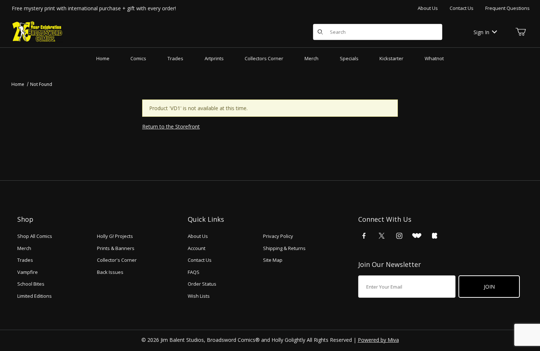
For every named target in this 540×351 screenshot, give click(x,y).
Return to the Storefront (171, 126)
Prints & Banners (115, 248)
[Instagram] (399, 236)
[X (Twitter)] (382, 236)
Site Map (272, 260)
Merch (24, 248)
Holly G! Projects (115, 236)
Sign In (481, 32)
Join (489, 286)
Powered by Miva (378, 339)
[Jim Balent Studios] (37, 31)
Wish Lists (199, 296)
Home (17, 84)
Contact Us (462, 8)
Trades (25, 260)
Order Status (202, 284)
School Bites (30, 284)
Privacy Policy (278, 236)
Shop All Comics (34, 236)
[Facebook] (364, 236)
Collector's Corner (117, 260)
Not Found (41, 84)
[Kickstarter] (434, 236)
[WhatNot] (416, 236)
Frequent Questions (507, 8)
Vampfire (27, 272)
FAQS (193, 272)
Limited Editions (34, 296)
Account (196, 248)
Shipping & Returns (284, 248)
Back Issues (110, 272)
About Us (428, 8)
